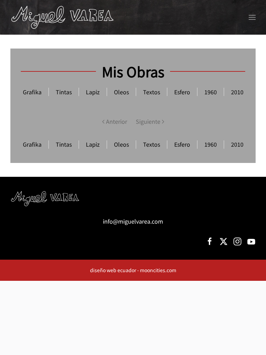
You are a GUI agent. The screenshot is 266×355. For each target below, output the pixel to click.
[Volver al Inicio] (62, 17)
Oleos (121, 144)
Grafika (32, 144)
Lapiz (93, 144)
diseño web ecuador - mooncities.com (133, 270)
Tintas (64, 144)
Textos (151, 144)
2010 (237, 144)
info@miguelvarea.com (133, 221)
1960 (210, 144)
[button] (252, 17)
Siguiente (148, 121)
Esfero (182, 144)
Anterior (116, 121)
